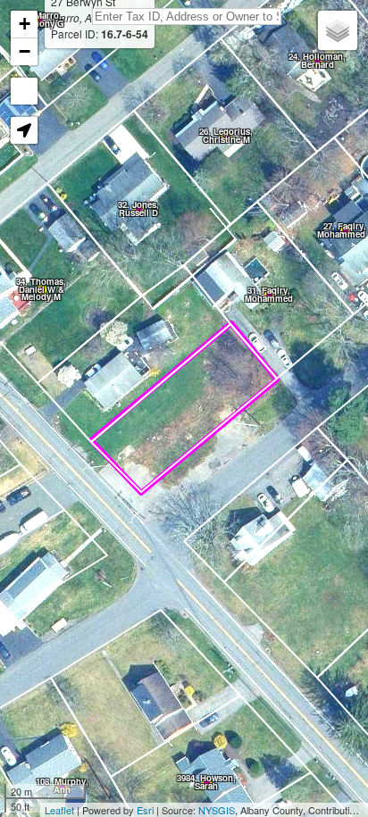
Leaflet (59, 810)
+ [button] (24, 24)
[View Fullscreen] (24, 91)
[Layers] (337, 30)
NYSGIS (216, 810)
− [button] (24, 51)
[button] (24, 130)
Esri (145, 810)
